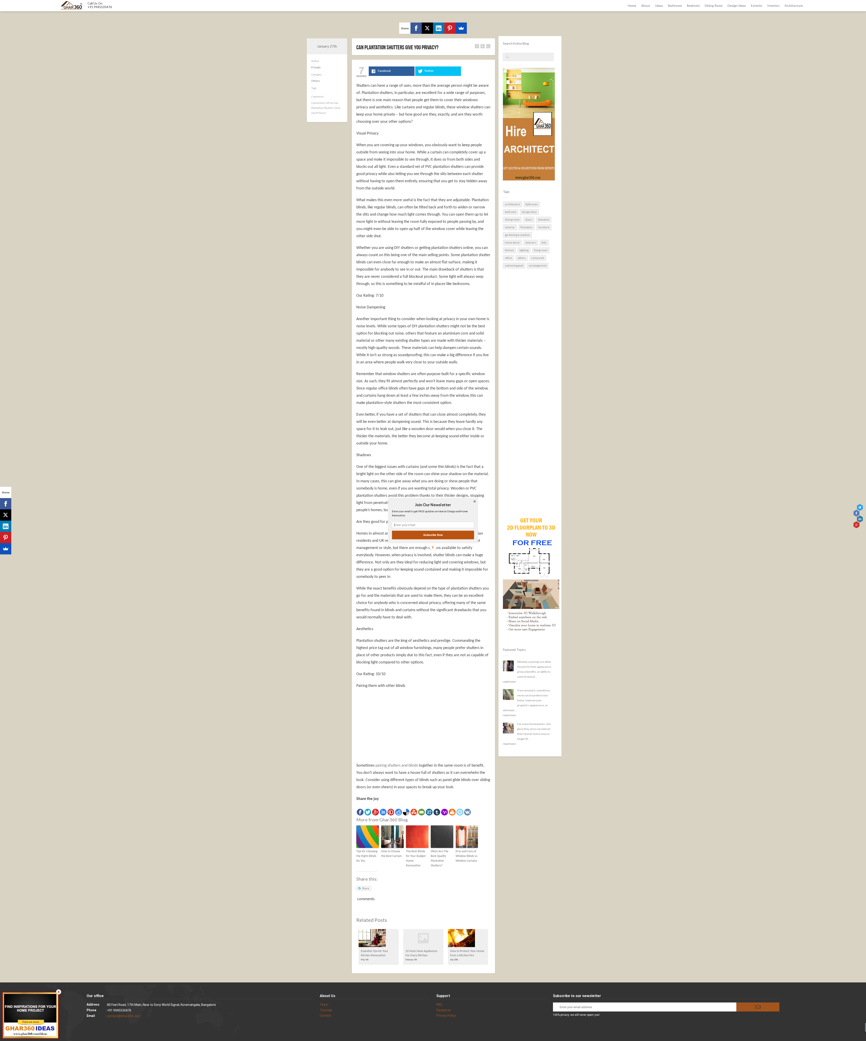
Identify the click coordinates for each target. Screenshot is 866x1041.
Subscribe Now (433, 535)
